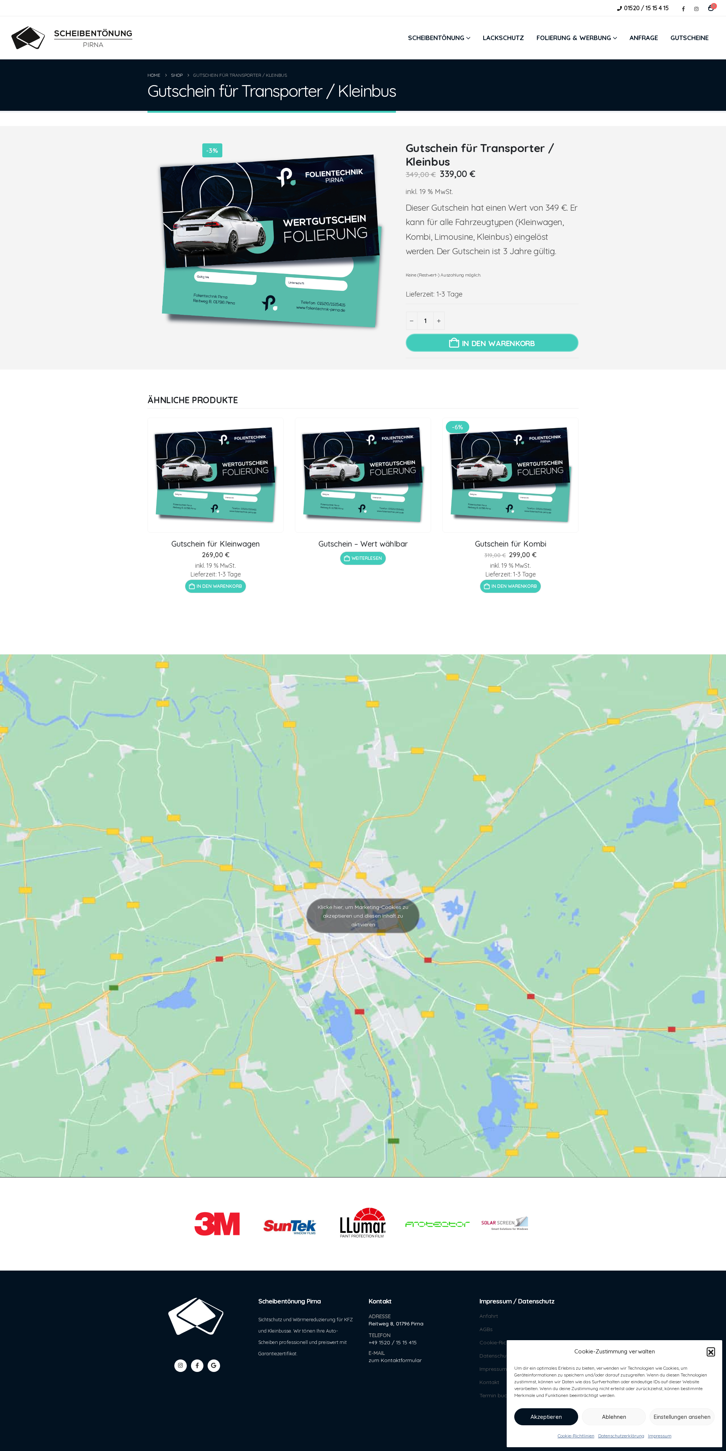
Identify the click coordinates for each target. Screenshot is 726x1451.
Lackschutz (503, 38)
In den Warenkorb (498, 343)
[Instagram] (696, 8)
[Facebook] (683, 8)
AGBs (486, 1329)
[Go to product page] (215, 475)
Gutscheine (689, 38)
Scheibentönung (436, 38)
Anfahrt (488, 1316)
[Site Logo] (71, 37)
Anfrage (644, 38)
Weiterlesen (367, 558)
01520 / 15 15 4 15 (646, 8)
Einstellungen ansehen (682, 1416)
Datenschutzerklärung (621, 1436)
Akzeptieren (546, 1416)
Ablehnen (614, 1416)
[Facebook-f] (197, 1365)
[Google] (214, 1365)
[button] (711, 1351)
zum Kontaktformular (395, 1360)
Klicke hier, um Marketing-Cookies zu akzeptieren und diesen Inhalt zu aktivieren (363, 916)
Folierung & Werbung (574, 38)
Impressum (660, 1436)
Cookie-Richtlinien (576, 1436)
